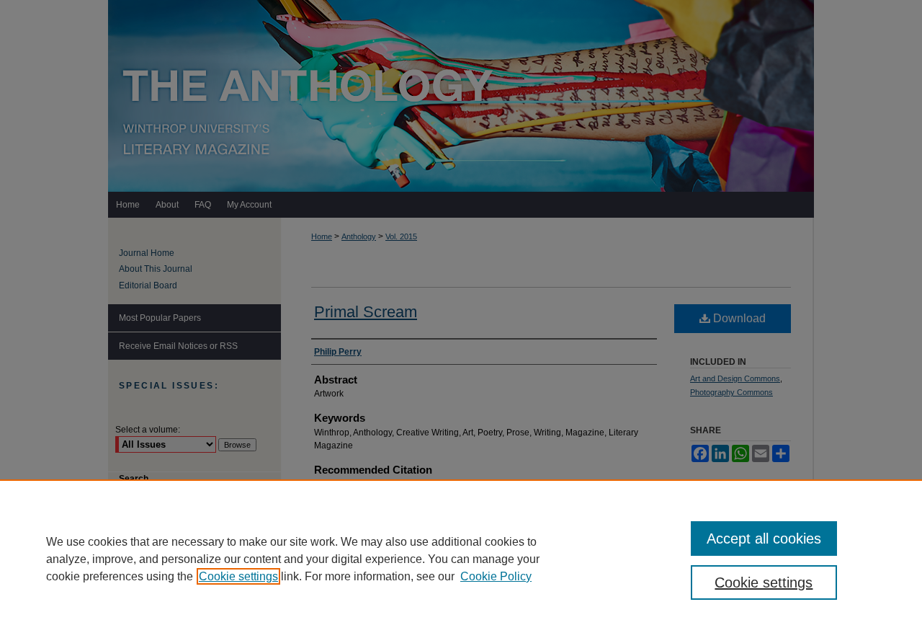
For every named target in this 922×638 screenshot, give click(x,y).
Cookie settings (238, 576)
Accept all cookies (764, 538)
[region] (461, 558)
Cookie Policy (496, 576)
